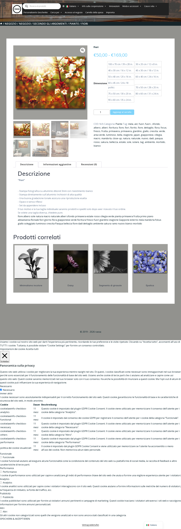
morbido (160, 142)
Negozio (11, 23)
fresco (97, 131)
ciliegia (158, 134)
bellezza (113, 142)
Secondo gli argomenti (50, 23)
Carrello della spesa (94, 12)
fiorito (133, 127)
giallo (146, 131)
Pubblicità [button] (5, 493)
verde (162, 131)
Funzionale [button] (6, 453)
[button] (82, 50)
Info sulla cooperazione (92, 6)
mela (130, 123)
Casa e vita (149, 6)
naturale (135, 138)
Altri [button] (2, 508)
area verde (99, 134)
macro (97, 138)
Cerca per (54, 12)
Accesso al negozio (74, 12)
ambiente (150, 142)
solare (135, 142)
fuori (141, 123)
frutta (104, 131)
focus (163, 127)
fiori (127, 127)
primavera (114, 131)
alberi (105, 127)
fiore (121, 127)
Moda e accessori (130, 6)
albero (97, 127)
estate (122, 142)
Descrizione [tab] (26, 164)
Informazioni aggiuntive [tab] (57, 164)
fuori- (148, 123)
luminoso (111, 134)
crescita (154, 131)
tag (142, 142)
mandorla (106, 138)
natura (126, 138)
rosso (97, 142)
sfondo (156, 123)
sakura (104, 142)
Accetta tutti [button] (32, 349)
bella (119, 134)
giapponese (147, 134)
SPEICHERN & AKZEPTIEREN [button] (15, 518)
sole (129, 142)
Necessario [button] (6, 386)
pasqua (159, 138)
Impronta (110, 12)
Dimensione (100, 83)
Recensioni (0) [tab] (89, 164)
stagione (128, 134)
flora (157, 127)
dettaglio (148, 127)
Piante (74, 23)
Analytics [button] (4, 479)
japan (137, 134)
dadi (151, 138)
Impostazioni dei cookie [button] (12, 349)
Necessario (9, 389)
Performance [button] (7, 468)
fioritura (113, 127)
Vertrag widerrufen (90, 524)
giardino (137, 131)
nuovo (144, 138)
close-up (117, 138)
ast (136, 123)
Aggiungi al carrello (122, 112)
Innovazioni (114, 6)
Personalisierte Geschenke (35, 12)
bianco (97, 145)
